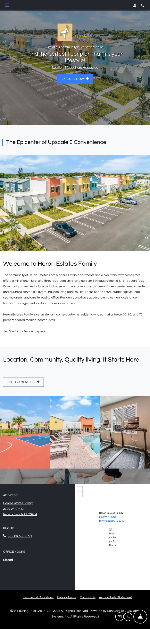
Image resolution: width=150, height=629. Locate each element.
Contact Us (88, 597)
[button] (136, 5)
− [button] (79, 494)
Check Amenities (21, 382)
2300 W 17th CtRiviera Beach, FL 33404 (112, 518)
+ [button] (79, 489)
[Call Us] (128, 616)
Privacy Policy (66, 597)
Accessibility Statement (115, 597)
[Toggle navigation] (7, 5)
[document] (112, 537)
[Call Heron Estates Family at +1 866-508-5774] (143, 5)
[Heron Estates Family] (112, 537)
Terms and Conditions (38, 597)
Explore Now (73, 78)
